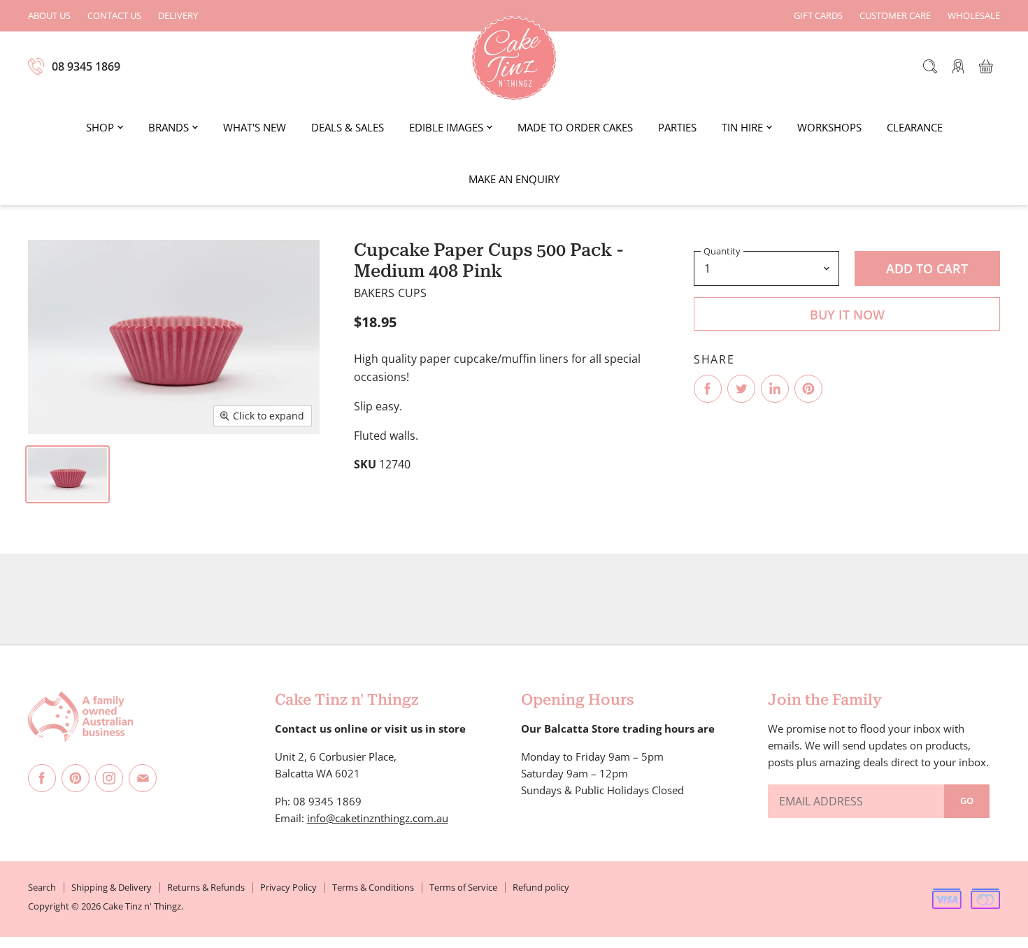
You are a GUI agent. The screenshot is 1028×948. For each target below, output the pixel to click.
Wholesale (974, 15)
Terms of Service (463, 887)
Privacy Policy (288, 887)
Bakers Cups (390, 293)
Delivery (178, 15)
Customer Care (895, 15)
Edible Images (446, 127)
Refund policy (541, 887)
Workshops (829, 127)
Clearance (915, 127)
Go (966, 800)
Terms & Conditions (373, 887)
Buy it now (847, 314)
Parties (677, 127)
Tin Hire (742, 127)
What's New (254, 127)
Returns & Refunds (206, 887)
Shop (100, 127)
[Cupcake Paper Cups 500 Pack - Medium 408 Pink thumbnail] (67, 474)
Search (42, 887)
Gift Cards (818, 15)
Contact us (114, 15)
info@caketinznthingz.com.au (377, 818)
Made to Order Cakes (575, 127)
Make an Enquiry (514, 179)
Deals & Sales (347, 127)
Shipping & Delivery (111, 887)
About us (49, 15)
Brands (168, 127)
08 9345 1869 (86, 66)
